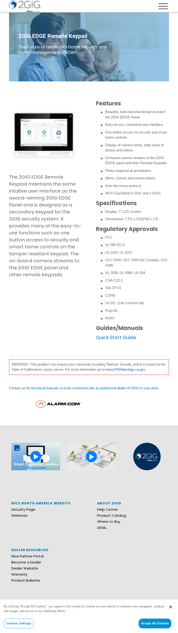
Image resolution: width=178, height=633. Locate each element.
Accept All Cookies (155, 623)
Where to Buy (108, 521)
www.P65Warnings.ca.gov (126, 369)
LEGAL (102, 527)
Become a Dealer (26, 562)
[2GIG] (25, 6)
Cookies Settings (18, 623)
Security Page (23, 509)
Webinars (19, 515)
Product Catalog (111, 515)
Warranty (19, 574)
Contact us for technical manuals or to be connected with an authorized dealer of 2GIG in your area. (84, 388)
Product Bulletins (25, 580)
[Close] (170, 607)
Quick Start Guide (116, 337)
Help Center (107, 509)
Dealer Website (24, 568)
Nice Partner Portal (27, 556)
